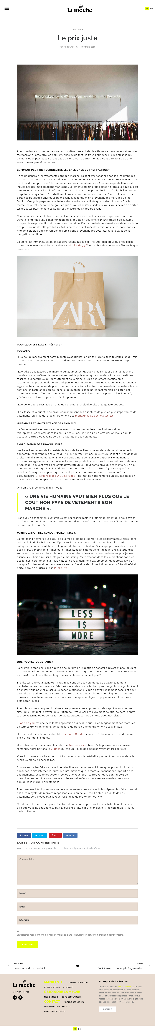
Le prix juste (77, 38)
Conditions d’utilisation (55, 1011)
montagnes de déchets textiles (94, 415)
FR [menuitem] (147, 8)
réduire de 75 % (78, 245)
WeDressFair (76, 745)
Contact (52, 1001)
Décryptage (77, 30)
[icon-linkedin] (15, 997)
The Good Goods (72, 734)
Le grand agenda (52, 987)
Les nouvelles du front (78, 983)
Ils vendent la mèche (71, 997)
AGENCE (107, 1009)
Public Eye (61, 568)
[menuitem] (147, 8)
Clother (55, 748)
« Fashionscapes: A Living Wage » (56, 475)
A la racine (68, 987)
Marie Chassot (70, 47)
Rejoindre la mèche (62, 992)
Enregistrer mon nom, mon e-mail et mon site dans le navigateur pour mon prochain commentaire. (70, 934)
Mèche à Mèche (51, 997)
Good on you (27, 723)
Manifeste (53, 982)
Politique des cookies (74, 1002)
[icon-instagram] (20, 997)
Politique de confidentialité (57, 1007)
